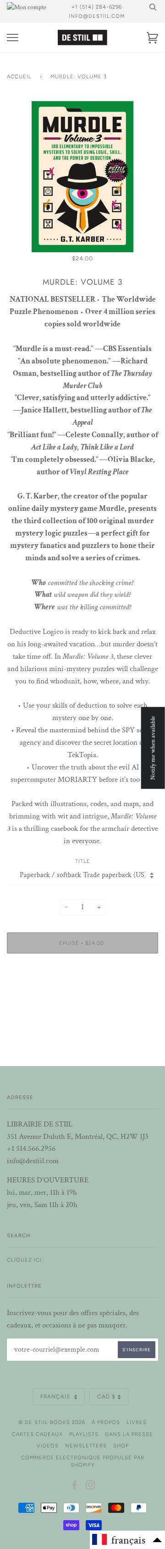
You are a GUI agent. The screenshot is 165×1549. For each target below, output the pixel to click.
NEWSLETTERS (86, 1445)
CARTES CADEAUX (37, 1434)
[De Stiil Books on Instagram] (90, 1487)
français (56, 1396)
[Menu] (12, 37)
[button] (127, 1540)
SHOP (121, 1445)
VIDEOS (48, 1445)
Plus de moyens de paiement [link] (83, 992)
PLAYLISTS (84, 1434)
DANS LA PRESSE (129, 1434)
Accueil (19, 76)
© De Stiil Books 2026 (51, 1422)
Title (82, 861)
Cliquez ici (24, 1260)
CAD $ (106, 1396)
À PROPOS (106, 1422)
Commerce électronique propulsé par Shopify (82, 1461)
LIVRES (136, 1422)
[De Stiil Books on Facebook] (74, 1487)
